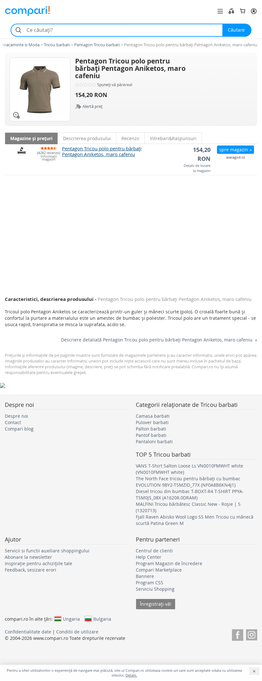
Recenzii (130, 138)
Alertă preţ (92, 106)
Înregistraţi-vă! (155, 604)
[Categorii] (220, 11)
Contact (13, 422)
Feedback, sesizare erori (30, 570)
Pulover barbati (152, 422)
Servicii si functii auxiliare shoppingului (47, 551)
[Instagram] (251, 633)
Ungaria (71, 619)
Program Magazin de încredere (169, 563)
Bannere (145, 576)
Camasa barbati (153, 416)
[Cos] (242, 11)
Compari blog (19, 429)
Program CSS (149, 583)
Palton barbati (151, 429)
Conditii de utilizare (77, 632)
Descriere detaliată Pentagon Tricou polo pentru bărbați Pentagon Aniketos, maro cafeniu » (159, 340)
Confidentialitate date (28, 632)
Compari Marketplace (159, 570)
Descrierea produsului (87, 138)
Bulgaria (102, 619)
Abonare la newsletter (28, 557)
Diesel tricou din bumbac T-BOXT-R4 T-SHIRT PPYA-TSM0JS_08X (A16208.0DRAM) (190, 494)
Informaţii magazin (49, 158)
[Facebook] (237, 633)
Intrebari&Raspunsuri (173, 138)
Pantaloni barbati (154, 441)
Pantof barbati (151, 435)
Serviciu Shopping (155, 589)
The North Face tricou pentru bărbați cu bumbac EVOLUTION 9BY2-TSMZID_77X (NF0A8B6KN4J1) (188, 481)
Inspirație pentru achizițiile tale (38, 563)
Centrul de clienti (154, 551)
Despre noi (16, 416)
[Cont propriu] (254, 11)
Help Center (148, 557)
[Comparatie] (231, 11)
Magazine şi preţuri (31, 138)
